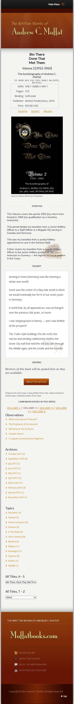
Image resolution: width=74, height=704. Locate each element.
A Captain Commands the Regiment (26, 438)
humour (12, 527)
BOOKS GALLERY (27, 652)
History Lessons (16, 522)
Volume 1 (14, 408)
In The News (14, 531)
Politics (11, 560)
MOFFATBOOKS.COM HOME (32, 670)
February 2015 (15, 487)
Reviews (48, 111)
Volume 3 (46, 408)
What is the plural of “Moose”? (23, 419)
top (65, 696)
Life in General (15, 536)
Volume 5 (39, 411)
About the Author (36, 381)
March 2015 (14, 482)
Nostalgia (13, 551)
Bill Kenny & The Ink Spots (21, 428)
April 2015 (13, 478)
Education (13, 512)
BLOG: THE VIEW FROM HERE (32, 664)
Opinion (12, 556)
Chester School (16, 433)
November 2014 (16, 497)
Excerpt (35, 111)
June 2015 (13, 468)
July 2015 (12, 463)
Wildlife (11, 565)
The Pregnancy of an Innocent (23, 424)
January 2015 (14, 492)
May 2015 (13, 473)
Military (11, 546)
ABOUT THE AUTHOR (29, 658)
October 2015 (15, 453)
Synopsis (22, 111)
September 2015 (16, 458)
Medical (12, 541)
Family (11, 517)
